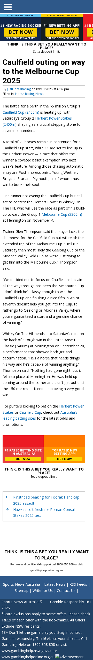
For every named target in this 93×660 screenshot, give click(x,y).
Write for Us (43, 590)
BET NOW (21, 32)
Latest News (54, 584)
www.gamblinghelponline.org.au (28, 656)
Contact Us (66, 590)
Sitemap (21, 590)
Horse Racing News (29, 94)
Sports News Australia (21, 584)
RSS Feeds (78, 584)
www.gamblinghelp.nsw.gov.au (27, 650)
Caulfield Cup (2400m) (21, 112)
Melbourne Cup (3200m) (62, 214)
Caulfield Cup (30, 412)
